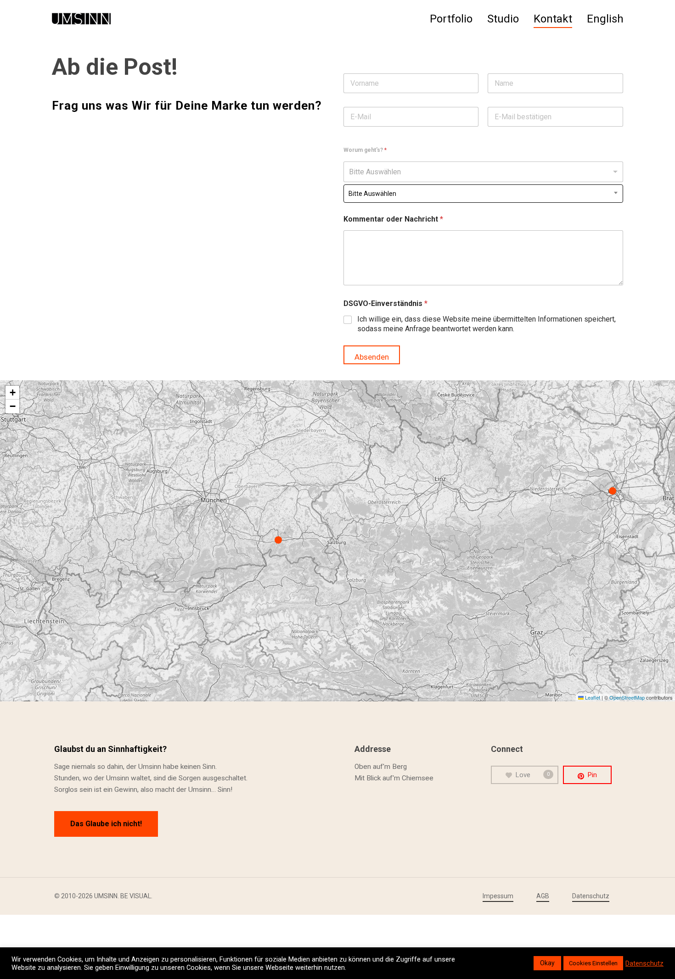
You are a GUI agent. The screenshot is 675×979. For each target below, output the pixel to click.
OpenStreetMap (627, 697)
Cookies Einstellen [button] (593, 963)
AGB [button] (542, 896)
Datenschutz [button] (590, 896)
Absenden (371, 357)
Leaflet (592, 697)
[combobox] (483, 193)
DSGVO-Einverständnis (385, 303)
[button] (280, 540)
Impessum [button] (498, 896)
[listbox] (483, 171)
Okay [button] (547, 963)
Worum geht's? (365, 150)
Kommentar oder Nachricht (393, 219)
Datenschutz (644, 963)
